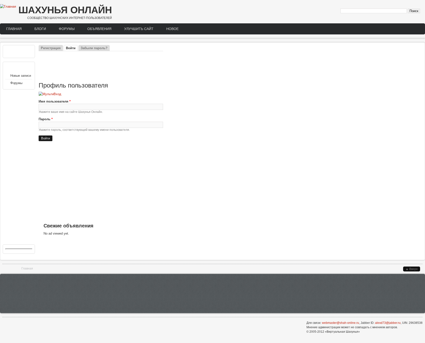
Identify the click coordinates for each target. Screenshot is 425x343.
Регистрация (51, 48)
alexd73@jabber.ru (388, 323)
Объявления (99, 29)
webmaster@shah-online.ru (340, 323)
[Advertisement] (101, 66)
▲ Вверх (412, 269)
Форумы (67, 29)
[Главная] (8, 6)
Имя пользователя (55, 101)
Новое (172, 29)
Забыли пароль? (94, 48)
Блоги (40, 29)
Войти (72, 48)
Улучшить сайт (138, 29)
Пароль (46, 119)
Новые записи (20, 75)
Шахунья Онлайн (65, 10)
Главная (14, 29)
